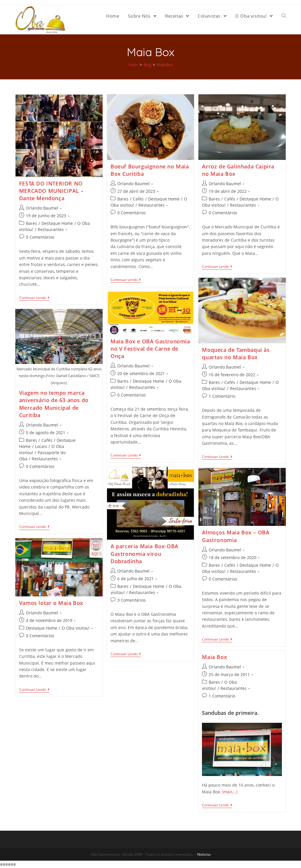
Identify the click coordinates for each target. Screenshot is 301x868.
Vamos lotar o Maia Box (51, 602)
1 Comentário (222, 396)
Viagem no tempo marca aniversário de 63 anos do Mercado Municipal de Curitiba (53, 404)
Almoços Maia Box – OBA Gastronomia (235, 536)
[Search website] (283, 16)
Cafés (138, 199)
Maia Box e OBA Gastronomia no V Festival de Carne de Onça (150, 348)
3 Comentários (131, 600)
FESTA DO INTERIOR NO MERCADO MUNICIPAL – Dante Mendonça (51, 191)
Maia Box (214, 656)
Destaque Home (57, 223)
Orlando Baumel (42, 208)
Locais (41, 446)
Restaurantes (51, 229)
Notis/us (204, 854)
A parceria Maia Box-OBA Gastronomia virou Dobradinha (144, 553)
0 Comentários (40, 237)
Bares (31, 223)
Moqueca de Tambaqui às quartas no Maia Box (236, 353)
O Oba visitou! (76, 628)
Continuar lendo (32, 298)
